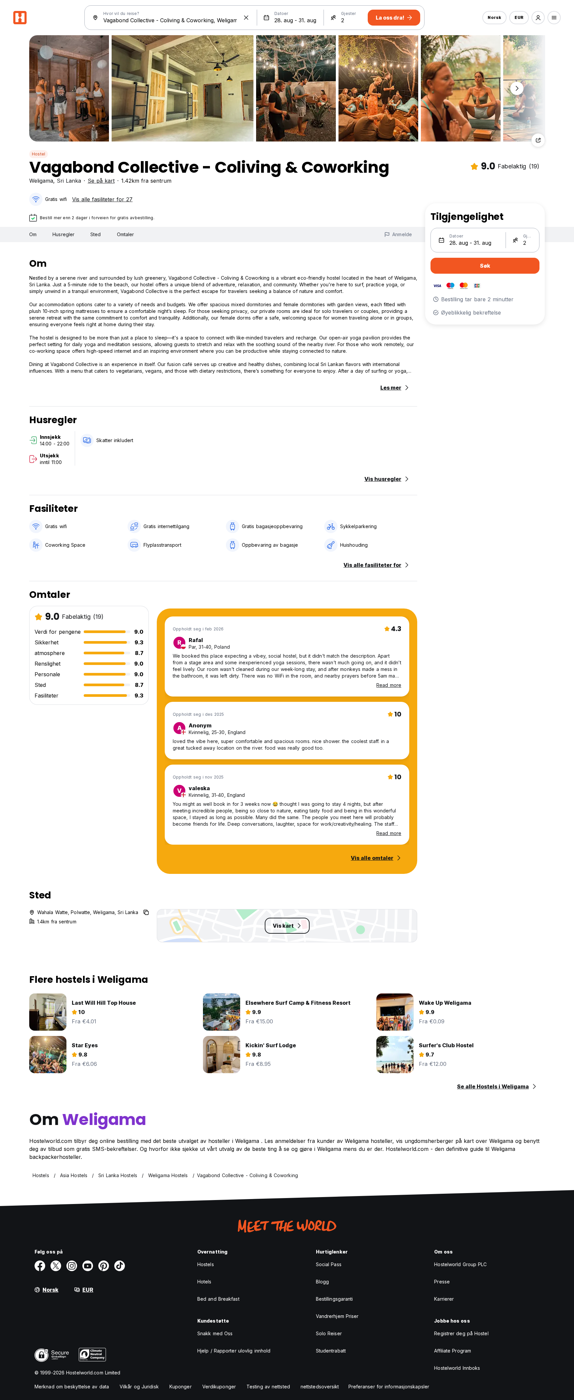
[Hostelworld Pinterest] (103, 1265)
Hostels (205, 1264)
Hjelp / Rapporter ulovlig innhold (233, 1350)
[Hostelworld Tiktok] (119, 1265)
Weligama (41, 180)
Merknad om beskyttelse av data (72, 1386)
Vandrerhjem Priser (337, 1316)
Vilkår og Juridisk (139, 1386)
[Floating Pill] (517, 88)
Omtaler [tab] (125, 234)
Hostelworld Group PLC (460, 1264)
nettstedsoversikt (320, 1386)
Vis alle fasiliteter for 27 (102, 199)
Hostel (38, 153)
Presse (442, 1281)
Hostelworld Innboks (457, 1368)
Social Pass (328, 1264)
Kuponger (180, 1386)
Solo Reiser (329, 1333)
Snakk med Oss (215, 1333)
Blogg (322, 1281)
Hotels (204, 1281)
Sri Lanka (69, 180)
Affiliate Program (452, 1350)
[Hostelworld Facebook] (40, 1265)
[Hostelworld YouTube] (87, 1265)
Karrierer (444, 1299)
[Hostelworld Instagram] (71, 1265)
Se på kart (101, 180)
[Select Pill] (538, 17)
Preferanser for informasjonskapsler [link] (389, 1386)
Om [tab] (33, 234)
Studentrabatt (331, 1350)
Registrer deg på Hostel (461, 1333)
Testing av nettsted (268, 1386)
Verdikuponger (219, 1386)
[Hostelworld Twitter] (55, 1265)
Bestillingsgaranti (334, 1299)
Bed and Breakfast (218, 1299)
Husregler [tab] (63, 234)
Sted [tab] (95, 234)
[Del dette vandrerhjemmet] (538, 140)
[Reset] (246, 18)
